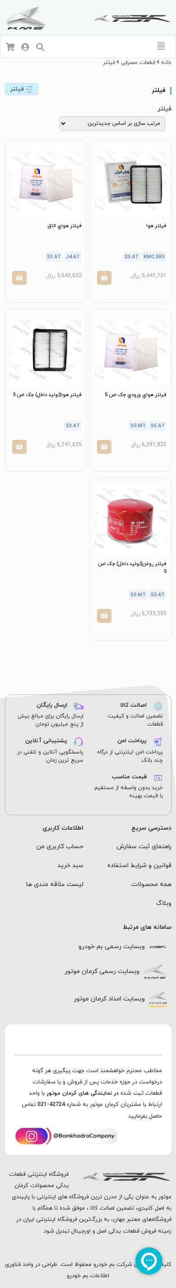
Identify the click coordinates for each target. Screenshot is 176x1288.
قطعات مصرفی (138, 63)
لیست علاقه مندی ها (54, 884)
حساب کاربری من (59, 846)
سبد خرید (70, 865)
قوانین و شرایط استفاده (139, 865)
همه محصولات (151, 884)
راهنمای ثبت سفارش (143, 846)
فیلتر (18, 89)
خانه (166, 63)
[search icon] (40, 48)
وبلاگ (163, 903)
